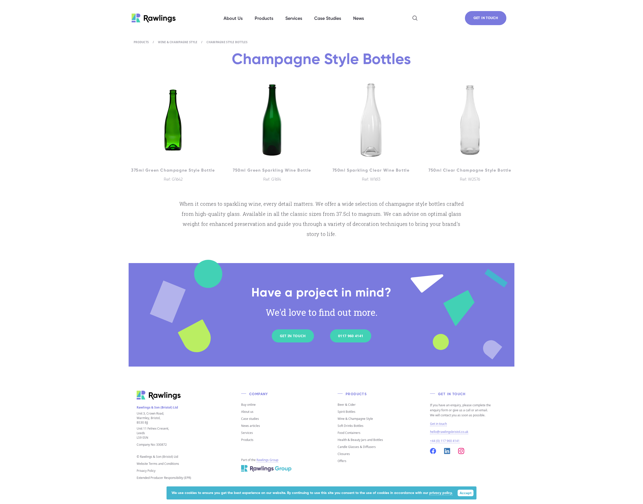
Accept (465, 493)
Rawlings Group (267, 460)
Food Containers (349, 433)
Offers (342, 461)
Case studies (250, 419)
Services (247, 433)
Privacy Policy (146, 471)
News (358, 18)
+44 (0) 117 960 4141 (445, 441)
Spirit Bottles (346, 412)
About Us (233, 18)
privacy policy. (441, 493)
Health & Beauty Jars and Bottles (360, 440)
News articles (250, 426)
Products (141, 42)
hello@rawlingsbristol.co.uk (449, 432)
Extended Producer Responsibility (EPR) (164, 478)
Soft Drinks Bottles (350, 426)
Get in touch (438, 424)
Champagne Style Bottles (226, 42)
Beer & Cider (347, 404)
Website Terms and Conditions (158, 464)
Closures (344, 454)
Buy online (248, 404)
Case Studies (327, 18)
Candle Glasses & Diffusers (357, 447)
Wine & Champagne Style (177, 42)
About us (247, 412)
